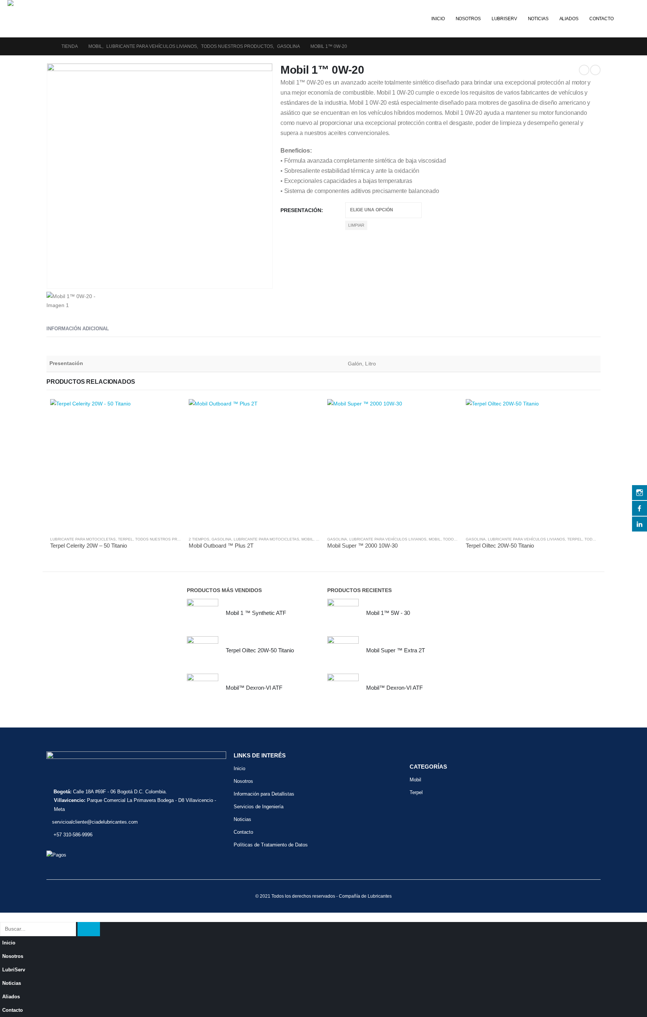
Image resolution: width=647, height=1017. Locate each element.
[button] (628, 5)
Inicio (437, 18)
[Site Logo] (63, 3)
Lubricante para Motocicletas (83, 539)
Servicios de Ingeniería (258, 806)
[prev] (584, 70)
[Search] (89, 929)
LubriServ (504, 18)
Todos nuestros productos (165, 539)
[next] (595, 70)
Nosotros (468, 18)
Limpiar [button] (356, 225)
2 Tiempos (199, 539)
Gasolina (221, 539)
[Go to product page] (115, 464)
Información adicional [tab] (77, 328)
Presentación (300, 210)
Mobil (307, 539)
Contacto (601, 18)
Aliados (568, 18)
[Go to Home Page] (48, 46)
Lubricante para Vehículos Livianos (387, 539)
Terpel (125, 539)
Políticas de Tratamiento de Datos (271, 845)
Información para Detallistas (264, 794)
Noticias (538, 18)
